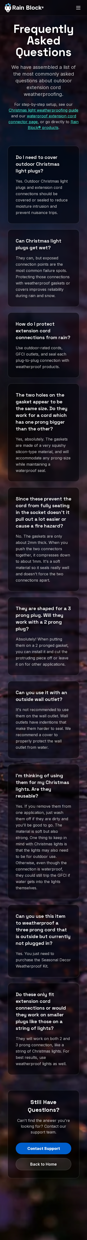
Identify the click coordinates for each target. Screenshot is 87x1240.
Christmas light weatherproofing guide (43, 110)
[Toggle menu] (78, 8)
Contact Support (43, 1148)
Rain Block (28, 7)
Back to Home (43, 1164)
